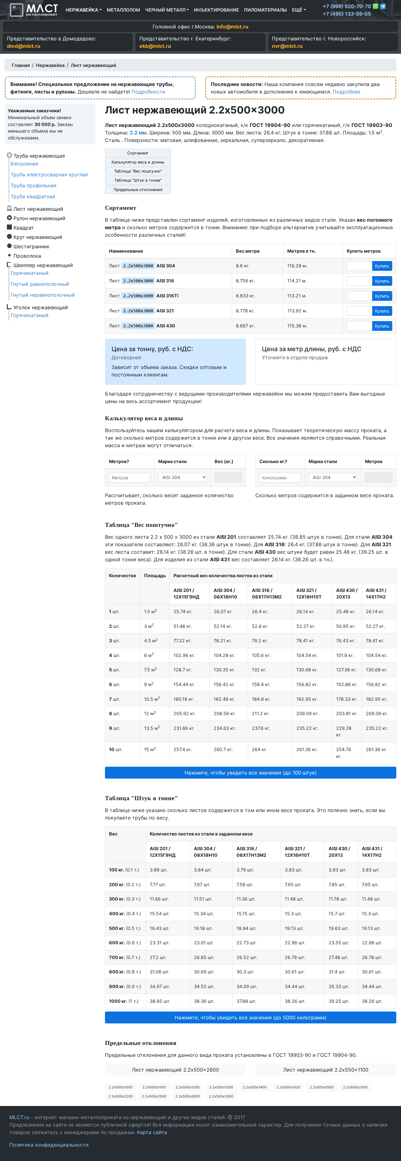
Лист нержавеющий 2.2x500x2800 (175, 1070)
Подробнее (346, 91)
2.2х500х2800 (187, 1096)
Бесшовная (24, 163)
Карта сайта (152, 1132)
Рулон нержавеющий (39, 218)
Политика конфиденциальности (49, 1145)
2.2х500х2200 (120, 1096)
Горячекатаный (30, 273)
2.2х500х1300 (221, 1087)
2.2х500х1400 (255, 1087)
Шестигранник (31, 246)
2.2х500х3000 (221, 1096)
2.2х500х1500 (322, 1087)
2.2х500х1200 (188, 1087)
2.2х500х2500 (154, 1096)
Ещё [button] (297, 10)
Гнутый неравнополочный (43, 295)
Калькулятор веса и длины (138, 162)
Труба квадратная (33, 196)
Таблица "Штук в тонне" (138, 180)
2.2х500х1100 (154, 1087)
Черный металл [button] (165, 10)
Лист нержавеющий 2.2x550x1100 (325, 1070)
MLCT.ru (19, 1117)
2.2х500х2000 (355, 1087)
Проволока (27, 255)
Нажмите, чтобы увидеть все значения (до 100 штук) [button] (251, 773)
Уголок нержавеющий (40, 307)
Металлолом (123, 10)
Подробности (148, 91)
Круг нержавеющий (37, 237)
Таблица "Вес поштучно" (138, 171)
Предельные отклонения (138, 189)
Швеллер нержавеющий (43, 265)
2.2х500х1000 (121, 1087)
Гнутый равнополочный (40, 284)
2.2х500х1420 (288, 1087)
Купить (382, 266)
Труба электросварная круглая (49, 174)
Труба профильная (33, 185)
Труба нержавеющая (39, 155)
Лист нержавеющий (38, 208)
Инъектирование (216, 10)
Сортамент (137, 153)
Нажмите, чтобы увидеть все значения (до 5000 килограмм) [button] (250, 1017)
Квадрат (23, 227)
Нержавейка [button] (82, 10)
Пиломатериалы (265, 10)
